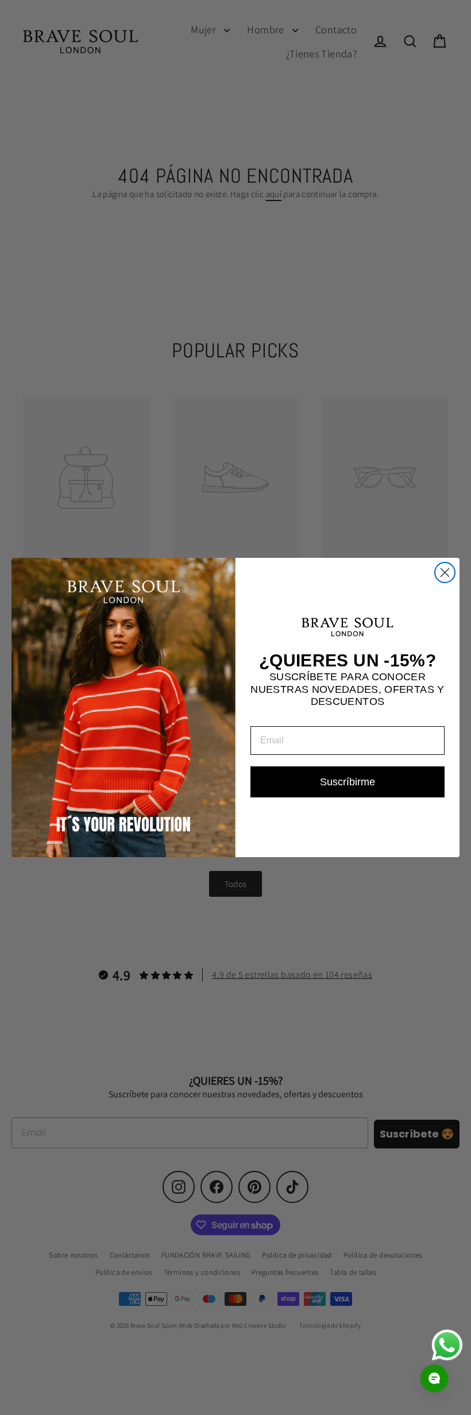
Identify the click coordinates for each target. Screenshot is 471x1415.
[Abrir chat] (434, 1378)
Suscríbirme (347, 782)
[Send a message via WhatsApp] (447, 1345)
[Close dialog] (445, 572)
